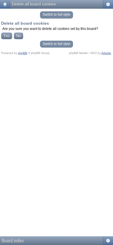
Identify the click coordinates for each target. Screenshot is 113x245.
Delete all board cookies (34, 4)
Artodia (106, 53)
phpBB (22, 53)
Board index (13, 240)
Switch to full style (56, 14)
